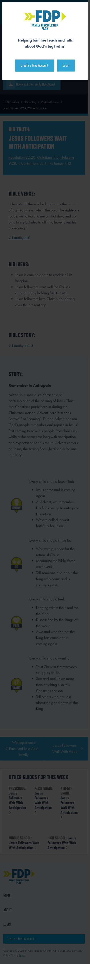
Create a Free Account (34, 65)
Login (66, 65)
